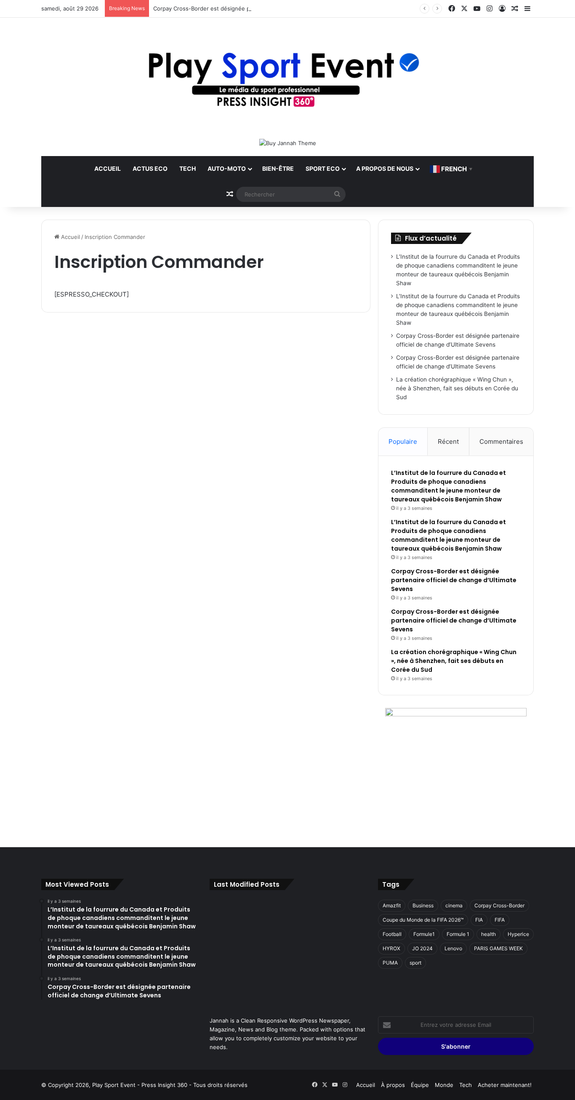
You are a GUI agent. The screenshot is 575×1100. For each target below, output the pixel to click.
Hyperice (518, 934)
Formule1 (424, 934)
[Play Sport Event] (287, 78)
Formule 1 (458, 934)
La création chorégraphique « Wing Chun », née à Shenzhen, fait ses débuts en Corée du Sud (457, 388)
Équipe (420, 1084)
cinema (454, 905)
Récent (448, 441)
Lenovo (453, 948)
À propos (393, 1084)
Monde (444, 1084)
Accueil (107, 168)
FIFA (500, 920)
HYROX (391, 948)
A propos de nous (384, 168)
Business (423, 905)
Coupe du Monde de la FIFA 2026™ (423, 920)
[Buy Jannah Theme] (287, 142)
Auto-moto (227, 168)
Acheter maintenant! (505, 1084)
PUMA (390, 963)
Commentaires (501, 441)
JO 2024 (422, 948)
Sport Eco (323, 168)
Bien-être (278, 168)
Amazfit (392, 905)
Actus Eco (150, 168)
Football (392, 934)
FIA (479, 920)
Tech (187, 168)
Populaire (403, 441)
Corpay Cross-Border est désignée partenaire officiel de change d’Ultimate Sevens (262, 8)
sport (415, 963)
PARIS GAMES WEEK (498, 948)
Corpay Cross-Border (499, 905)
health (488, 934)
